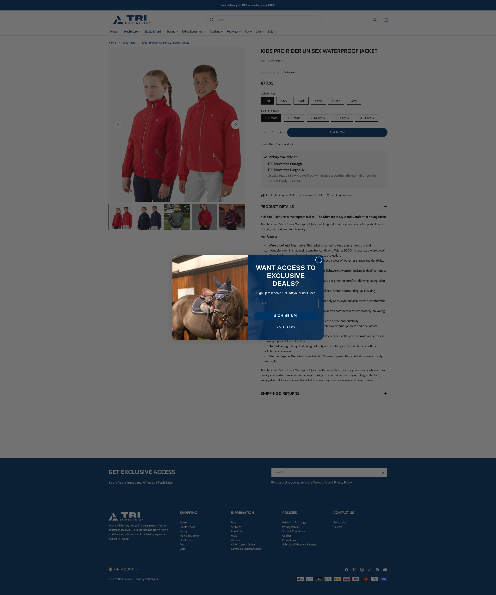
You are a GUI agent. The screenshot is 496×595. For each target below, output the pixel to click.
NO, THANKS (286, 327)
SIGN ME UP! (286, 315)
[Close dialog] (319, 260)
